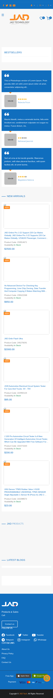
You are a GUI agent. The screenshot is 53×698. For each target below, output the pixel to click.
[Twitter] (7, 6)
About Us (6, 649)
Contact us (9, 624)
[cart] (48, 18)
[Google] (10, 6)
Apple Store (25, 676)
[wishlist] (42, 18)
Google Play (41, 676)
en (40, 6)
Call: (3, 615)
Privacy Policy (7, 653)
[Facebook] (3, 6)
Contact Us (6, 662)
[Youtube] (14, 6)
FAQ (3, 658)
